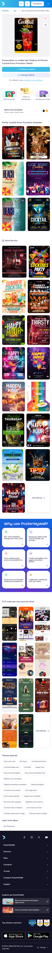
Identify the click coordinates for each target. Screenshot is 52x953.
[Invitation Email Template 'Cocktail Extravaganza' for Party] (26, 731)
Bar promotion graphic (12, 802)
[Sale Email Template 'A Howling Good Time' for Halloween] (26, 624)
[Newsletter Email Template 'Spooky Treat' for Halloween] (42, 624)
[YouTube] (46, 837)
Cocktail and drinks (38, 761)
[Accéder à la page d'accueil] (3, 3)
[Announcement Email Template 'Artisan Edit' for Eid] (9, 695)
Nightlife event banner (34, 802)
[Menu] (48, 3)
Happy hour (39, 767)
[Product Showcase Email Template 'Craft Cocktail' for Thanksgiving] (9, 731)
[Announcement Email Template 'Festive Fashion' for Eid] (26, 695)
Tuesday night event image (14, 813)
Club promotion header (38, 813)
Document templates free (35, 773)
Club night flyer (31, 790)
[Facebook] (24, 837)
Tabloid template (37, 784)
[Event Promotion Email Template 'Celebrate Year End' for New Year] (9, 624)
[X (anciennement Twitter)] (39, 837)
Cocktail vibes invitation (13, 808)
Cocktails (27, 767)
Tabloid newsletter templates (15, 784)
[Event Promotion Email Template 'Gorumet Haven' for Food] (26, 659)
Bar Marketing (9, 826)
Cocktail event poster (12, 790)
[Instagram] (31, 837)
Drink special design (11, 796)
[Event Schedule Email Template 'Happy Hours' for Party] (9, 659)
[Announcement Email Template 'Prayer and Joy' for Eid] (42, 659)
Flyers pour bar (9, 761)
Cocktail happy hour (11, 767)
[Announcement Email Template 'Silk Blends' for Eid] (42, 695)
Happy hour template (32, 796)
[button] (45, 18)
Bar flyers (23, 761)
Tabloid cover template (13, 779)
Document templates (12, 773)
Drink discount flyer (34, 808)
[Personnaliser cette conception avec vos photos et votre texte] (26, 35)
